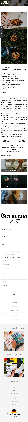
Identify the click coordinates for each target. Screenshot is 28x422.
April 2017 (14, 306)
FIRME (3, 273)
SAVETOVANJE (5, 264)
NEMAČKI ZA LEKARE (9, 254)
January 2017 (14, 319)
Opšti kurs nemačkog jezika (11, 251)
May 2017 (14, 302)
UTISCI (3, 277)
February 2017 (14, 314)
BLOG (14, 398)
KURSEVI (4, 249)
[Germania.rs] (14, 413)
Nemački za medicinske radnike (12, 257)
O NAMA (4, 244)
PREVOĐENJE (5, 268)
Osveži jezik (7, 260)
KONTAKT (4, 285)
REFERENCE (5, 281)
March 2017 (13, 310)
